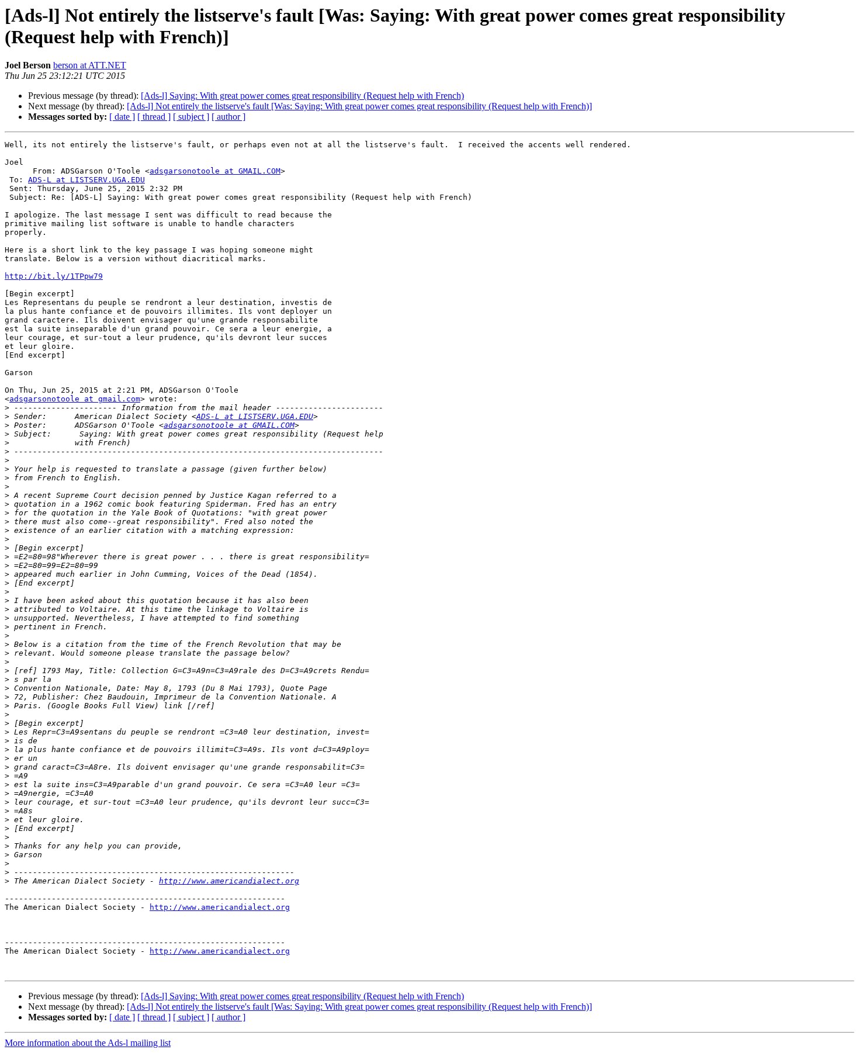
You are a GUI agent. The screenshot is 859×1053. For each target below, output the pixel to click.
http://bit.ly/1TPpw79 (54, 276)
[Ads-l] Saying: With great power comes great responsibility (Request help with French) (302, 96)
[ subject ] (191, 117)
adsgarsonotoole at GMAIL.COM (215, 171)
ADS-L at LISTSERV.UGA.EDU (86, 179)
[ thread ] (154, 117)
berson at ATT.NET (89, 65)
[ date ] (122, 117)
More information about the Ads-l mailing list (88, 1043)
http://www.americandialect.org (229, 881)
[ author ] (228, 117)
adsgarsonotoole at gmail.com (74, 398)
